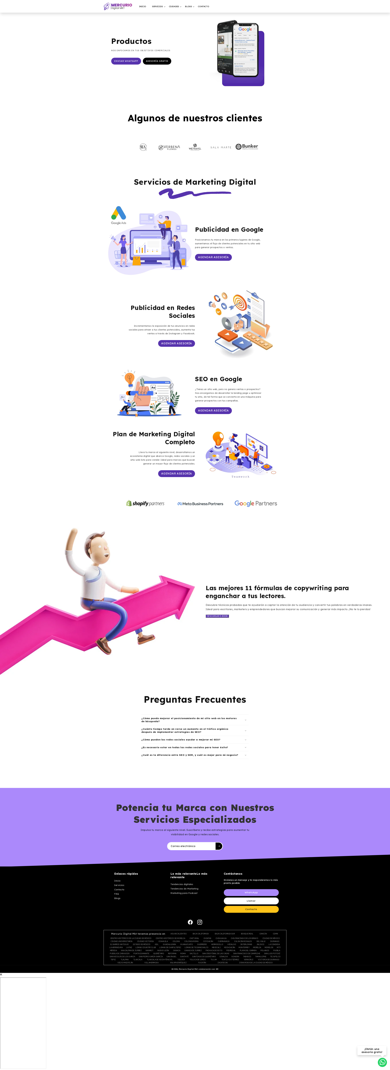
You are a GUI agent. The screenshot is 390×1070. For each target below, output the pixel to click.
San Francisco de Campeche (246, 953)
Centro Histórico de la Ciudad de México (130, 938)
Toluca (181, 959)
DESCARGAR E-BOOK (217, 616)
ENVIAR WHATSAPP (126, 61)
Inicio (117, 881)
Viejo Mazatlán (125, 962)
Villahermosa (151, 962)
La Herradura (116, 947)
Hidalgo (231, 944)
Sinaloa (224, 956)
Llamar (251, 901)
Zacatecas (223, 962)
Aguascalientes (178, 934)
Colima (176, 941)
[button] (157, 6)
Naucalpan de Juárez (131, 950)
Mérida (113, 950)
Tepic (113, 959)
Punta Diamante (141, 953)
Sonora (235, 956)
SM (217, 969)
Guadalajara (169, 944)
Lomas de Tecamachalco (196, 947)
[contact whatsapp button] (382, 1062)
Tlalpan (124, 959)
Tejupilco (275, 956)
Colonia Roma (191, 941)
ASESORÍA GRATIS (157, 61)
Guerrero (202, 944)
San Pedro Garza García (151, 956)
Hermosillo (217, 944)
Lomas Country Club (146, 947)
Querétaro (158, 953)
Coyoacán (208, 941)
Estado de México (141, 944)
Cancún (263, 934)
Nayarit (149, 950)
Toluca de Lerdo (198, 959)
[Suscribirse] (219, 846)
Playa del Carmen (248, 950)
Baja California (201, 934)
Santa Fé (184, 956)
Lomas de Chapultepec (170, 947)
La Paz (129, 947)
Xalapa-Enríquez (178, 962)
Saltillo (194, 953)
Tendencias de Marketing (184, 888)
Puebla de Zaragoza (119, 953)
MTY (279, 947)
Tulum (214, 959)
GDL (157, 944)
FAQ (116, 894)
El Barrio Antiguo (119, 944)
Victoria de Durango (268, 959)
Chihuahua (221, 938)
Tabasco (247, 956)
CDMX (275, 934)
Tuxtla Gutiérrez (230, 959)
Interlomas (246, 944)
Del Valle (261, 941)
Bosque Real (247, 934)
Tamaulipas (260, 956)
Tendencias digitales (181, 884)
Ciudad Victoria (145, 941)
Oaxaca (176, 950)
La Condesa (274, 944)
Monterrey (244, 947)
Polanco (265, 950)
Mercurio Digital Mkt (188, 969)
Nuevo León (163, 950)
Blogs (117, 898)
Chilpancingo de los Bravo (244, 938)
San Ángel (171, 956)
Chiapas (207, 938)
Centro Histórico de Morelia (170, 938)
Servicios (119, 885)
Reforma (172, 953)
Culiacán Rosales (243, 941)
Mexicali (216, 947)
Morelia (257, 947)
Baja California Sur (225, 934)
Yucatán (202, 962)
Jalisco (260, 944)
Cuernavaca (223, 941)
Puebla (276, 950)
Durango (274, 941)
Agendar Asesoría (213, 257)
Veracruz (248, 959)
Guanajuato (186, 944)
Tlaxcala (137, 959)
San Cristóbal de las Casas (215, 953)
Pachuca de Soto (214, 950)
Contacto (119, 889)
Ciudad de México (271, 938)
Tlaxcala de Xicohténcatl (160, 959)
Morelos (269, 947)
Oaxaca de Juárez (193, 950)
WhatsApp (251, 892)
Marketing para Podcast (183, 893)
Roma (183, 953)
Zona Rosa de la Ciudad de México (256, 962)
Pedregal (231, 950)
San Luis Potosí (272, 953)
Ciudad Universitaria (121, 941)
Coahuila (163, 941)
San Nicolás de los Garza (122, 956)
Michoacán (229, 947)
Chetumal (194, 938)
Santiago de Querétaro (204, 956)
